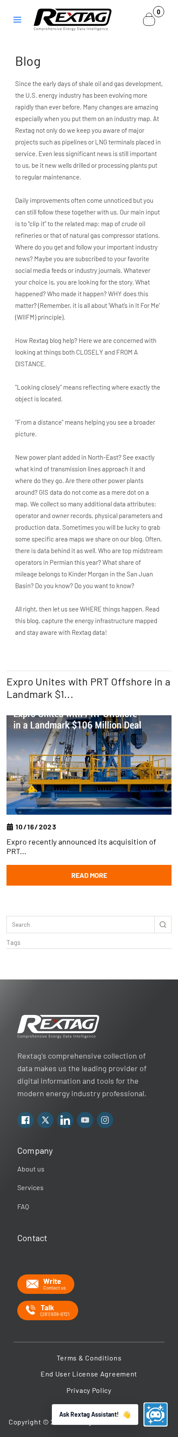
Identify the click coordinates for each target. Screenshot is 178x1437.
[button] (17, 19)
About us (30, 1169)
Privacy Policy (89, 1390)
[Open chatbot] (155, 1414)
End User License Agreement (89, 1374)
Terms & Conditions (89, 1358)
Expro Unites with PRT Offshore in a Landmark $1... (88, 687)
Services (30, 1187)
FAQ (23, 1206)
